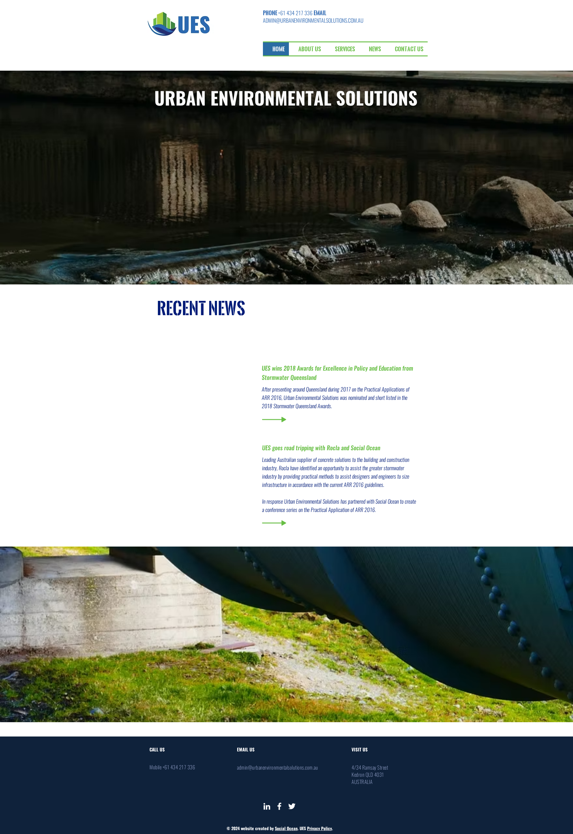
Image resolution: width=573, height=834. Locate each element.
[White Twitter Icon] (292, 806)
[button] (307, 48)
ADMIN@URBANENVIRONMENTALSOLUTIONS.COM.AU (313, 20)
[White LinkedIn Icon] (267, 806)
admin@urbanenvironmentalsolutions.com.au (277, 767)
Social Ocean (286, 828)
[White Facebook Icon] (279, 806)
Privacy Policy (319, 828)
